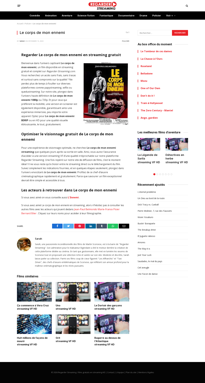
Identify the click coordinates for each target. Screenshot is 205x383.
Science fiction (86, 15)
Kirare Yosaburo (145, 217)
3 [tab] (160, 174)
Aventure (67, 15)
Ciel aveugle (143, 267)
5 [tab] (165, 174)
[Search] (186, 5)
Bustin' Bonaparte (146, 223)
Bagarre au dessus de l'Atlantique (107, 339)
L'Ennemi (73, 197)
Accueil (20, 23)
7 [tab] (171, 174)
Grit (58, 337)
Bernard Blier (28, 213)
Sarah (22, 41)
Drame (143, 15)
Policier (156, 15)
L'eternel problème (147, 192)
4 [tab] (162, 174)
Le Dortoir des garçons (108, 305)
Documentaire (126, 15)
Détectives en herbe (175, 156)
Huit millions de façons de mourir (32, 339)
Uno (58, 305)
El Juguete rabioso (146, 236)
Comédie (35, 15)
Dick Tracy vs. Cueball (148, 204)
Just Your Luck (144, 255)
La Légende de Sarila (147, 156)
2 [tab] (157, 174)
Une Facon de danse (148, 273)
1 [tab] (154, 174)
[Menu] (18, 5)
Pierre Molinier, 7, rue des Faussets (155, 210)
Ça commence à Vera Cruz (33, 305)
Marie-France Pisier (109, 209)
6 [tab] (168, 174)
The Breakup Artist (147, 229)
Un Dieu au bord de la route (151, 198)
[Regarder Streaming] (102, 5)
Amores (141, 242)
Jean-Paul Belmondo (85, 209)
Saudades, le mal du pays (150, 261)
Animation (51, 15)
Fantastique (106, 15)
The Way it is (144, 248)
